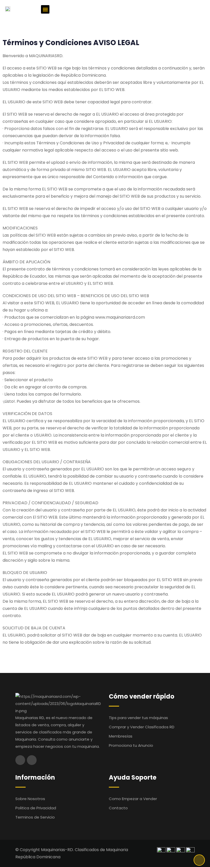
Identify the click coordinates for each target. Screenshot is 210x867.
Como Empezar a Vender (133, 798)
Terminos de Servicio (35, 817)
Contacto (118, 808)
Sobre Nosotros (30, 798)
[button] (45, 9)
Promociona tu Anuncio (131, 745)
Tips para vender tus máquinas (138, 717)
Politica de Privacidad (35, 808)
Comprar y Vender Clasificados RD (141, 727)
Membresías (120, 736)
